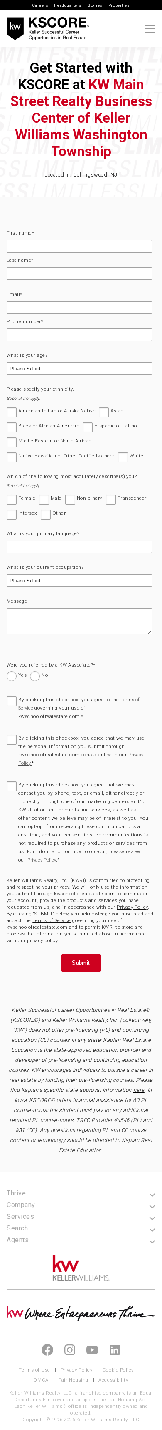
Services (20, 1216)
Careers (40, 5)
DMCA (41, 1380)
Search (17, 1228)
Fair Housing (73, 1380)
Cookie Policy (118, 1370)
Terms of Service (51, 920)
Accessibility (113, 1380)
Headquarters (68, 5)
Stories (95, 5)
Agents (18, 1240)
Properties (119, 5)
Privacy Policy (41, 860)
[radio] (17, 677)
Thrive (16, 1193)
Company (21, 1205)
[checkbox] (79, 437)
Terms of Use (34, 1370)
